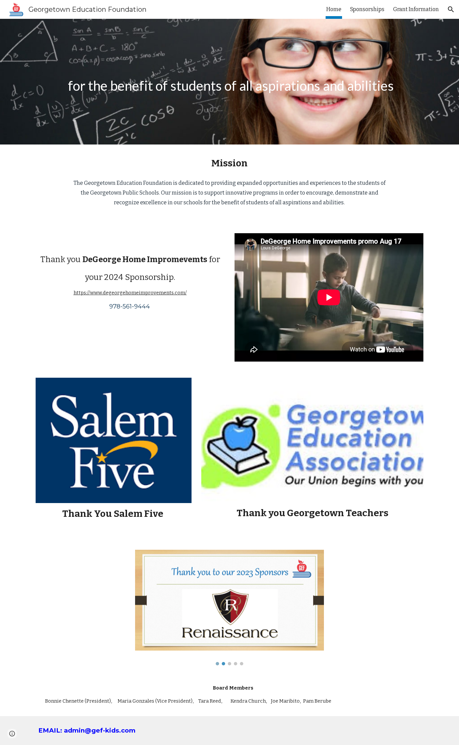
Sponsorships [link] (367, 9)
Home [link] (333, 9)
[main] (229, 81)
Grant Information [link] (416, 9)
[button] (451, 9)
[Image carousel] (229, 608)
